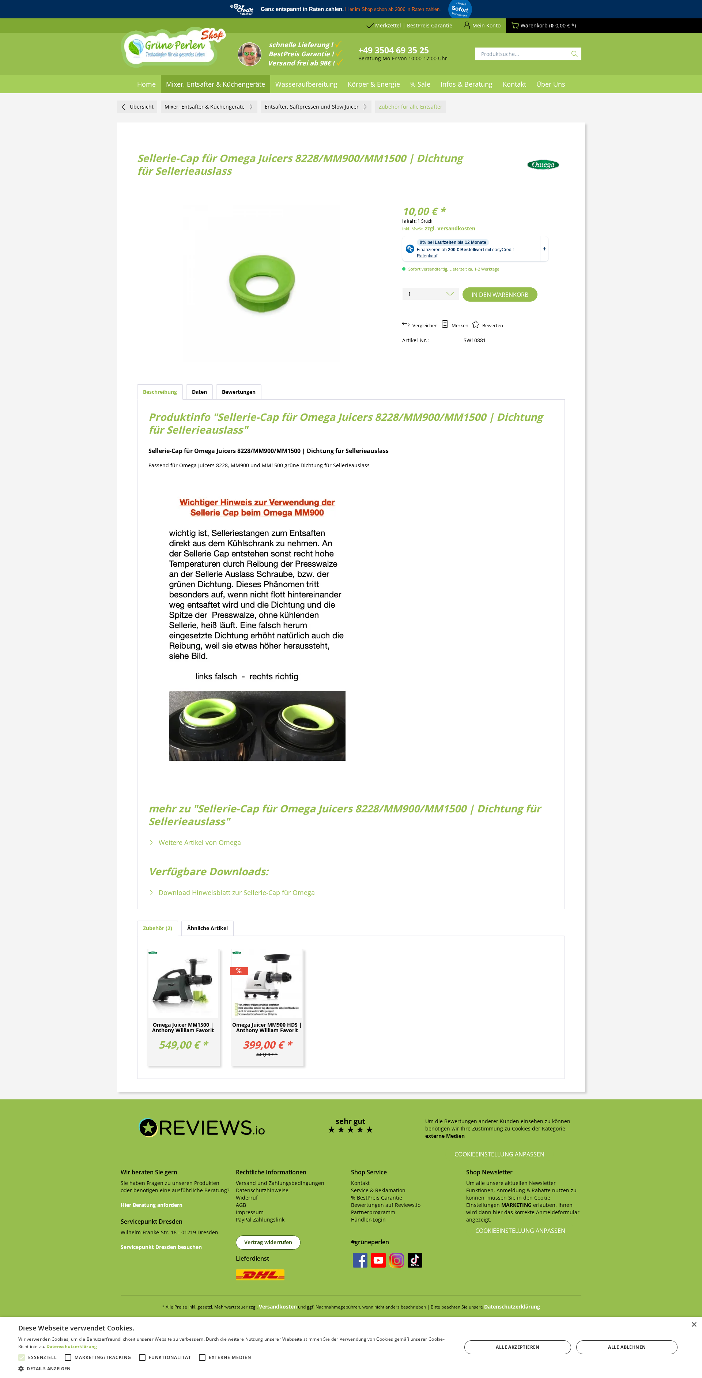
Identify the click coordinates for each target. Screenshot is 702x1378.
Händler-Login (368, 1219)
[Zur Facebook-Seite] (360, 1260)
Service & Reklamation (378, 1190)
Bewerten (492, 325)
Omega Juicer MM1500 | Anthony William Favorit (183, 1028)
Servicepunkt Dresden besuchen (161, 1246)
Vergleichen (424, 325)
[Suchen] (574, 54)
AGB (241, 1204)
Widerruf (247, 1197)
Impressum (250, 1212)
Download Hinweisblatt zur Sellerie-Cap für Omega (236, 892)
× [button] (694, 1325)
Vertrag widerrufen (268, 1242)
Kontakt (360, 1182)
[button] (233, 1369)
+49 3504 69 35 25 (393, 50)
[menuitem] (146, 84)
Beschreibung (160, 391)
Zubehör (156, 928)
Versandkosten (278, 1306)
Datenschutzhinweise (262, 1190)
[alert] (351, 1347)
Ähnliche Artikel (207, 928)
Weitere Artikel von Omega (199, 842)
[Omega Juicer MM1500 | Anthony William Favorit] (183, 983)
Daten (199, 391)
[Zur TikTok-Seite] (415, 1260)
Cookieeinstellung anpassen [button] (499, 1154)
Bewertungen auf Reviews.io (385, 1204)
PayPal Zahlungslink (260, 1219)
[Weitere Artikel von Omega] (543, 164)
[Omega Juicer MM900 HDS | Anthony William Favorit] (267, 983)
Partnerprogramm (373, 1212)
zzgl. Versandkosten (450, 228)
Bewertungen (239, 391)
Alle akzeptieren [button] (517, 1347)
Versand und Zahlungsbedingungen (280, 1182)
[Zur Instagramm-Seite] (396, 1260)
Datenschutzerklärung (512, 1306)
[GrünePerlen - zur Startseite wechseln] (174, 51)
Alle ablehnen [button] (627, 1347)
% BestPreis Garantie (376, 1197)
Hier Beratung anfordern (151, 1204)
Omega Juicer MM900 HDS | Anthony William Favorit (267, 1028)
